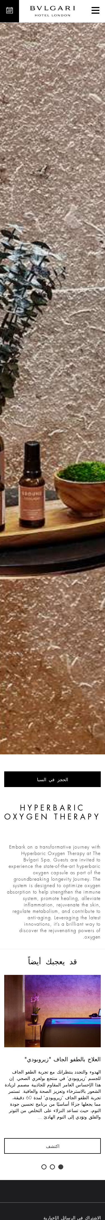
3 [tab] (44, 1167)
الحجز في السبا (52, 780)
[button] (95, 11)
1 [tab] (61, 1167)
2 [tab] (52, 1167)
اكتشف (52, 1146)
